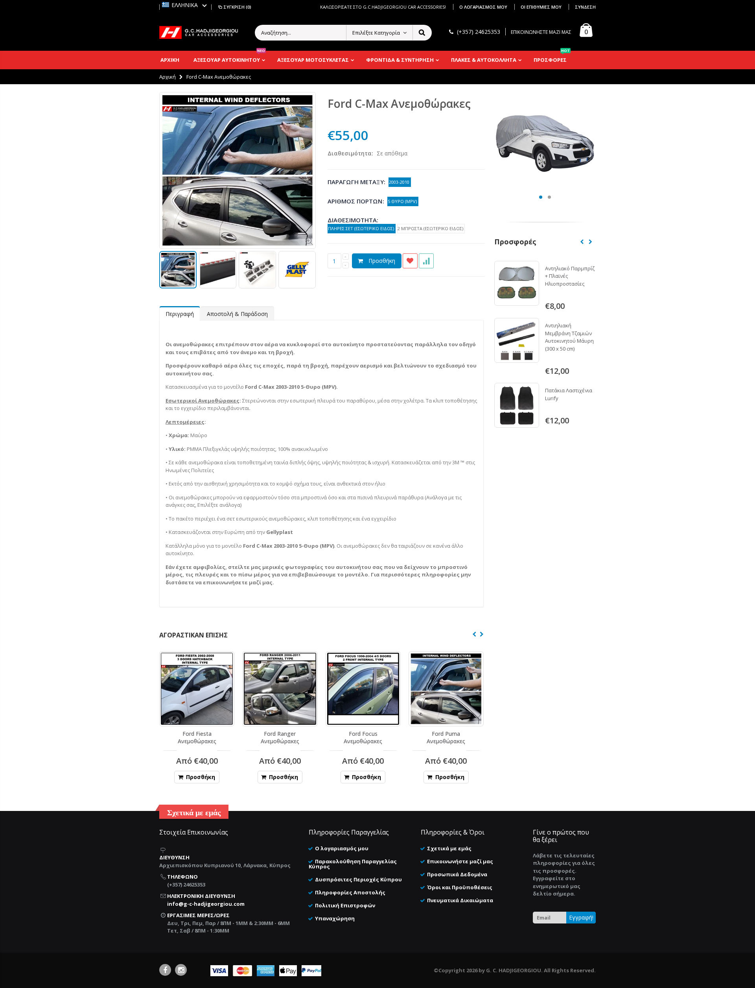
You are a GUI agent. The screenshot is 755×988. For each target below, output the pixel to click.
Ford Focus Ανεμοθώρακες (363, 737)
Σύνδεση (585, 7)
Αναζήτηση (422, 32)
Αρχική (167, 76)
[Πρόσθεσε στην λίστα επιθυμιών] (410, 260)
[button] (184, 5)
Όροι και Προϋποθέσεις (459, 887)
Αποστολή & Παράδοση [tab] (237, 314)
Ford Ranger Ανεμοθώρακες (280, 737)
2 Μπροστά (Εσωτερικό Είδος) (431, 228)
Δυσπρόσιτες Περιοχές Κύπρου (358, 879)
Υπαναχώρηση (335, 918)
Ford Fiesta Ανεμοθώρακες (197, 737)
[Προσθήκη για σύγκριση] (426, 260)
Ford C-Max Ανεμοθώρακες (399, 103)
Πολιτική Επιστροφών (345, 905)
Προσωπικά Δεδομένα (457, 874)
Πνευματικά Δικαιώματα (460, 900)
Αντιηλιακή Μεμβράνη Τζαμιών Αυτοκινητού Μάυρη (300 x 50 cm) (569, 337)
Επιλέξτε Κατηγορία (376, 32)
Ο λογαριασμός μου (483, 7)
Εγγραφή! (581, 917)
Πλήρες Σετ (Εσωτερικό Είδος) (361, 228)
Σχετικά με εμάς (449, 848)
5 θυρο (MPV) (403, 201)
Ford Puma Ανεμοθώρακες (446, 737)
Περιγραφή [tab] (180, 314)
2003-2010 (400, 182)
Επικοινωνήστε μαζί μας (460, 861)
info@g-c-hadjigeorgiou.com (206, 903)
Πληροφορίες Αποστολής (350, 892)
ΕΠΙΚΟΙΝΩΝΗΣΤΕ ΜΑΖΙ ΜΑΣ (541, 32)
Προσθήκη (381, 260)
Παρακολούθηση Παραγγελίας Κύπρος (353, 864)
